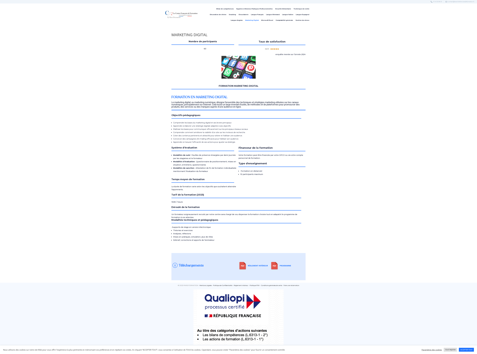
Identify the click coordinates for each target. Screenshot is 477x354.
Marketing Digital (252, 20)
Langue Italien (287, 14)
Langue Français (257, 14)
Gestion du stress (302, 20)
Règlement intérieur (241, 285)
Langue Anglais (237, 20)
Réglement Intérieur (258, 265)
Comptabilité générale (284, 20)
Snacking (232, 14)
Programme (285, 265)
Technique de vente (301, 9)
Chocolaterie (243, 14)
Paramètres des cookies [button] (432, 350)
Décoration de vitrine (218, 14)
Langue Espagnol (302, 14)
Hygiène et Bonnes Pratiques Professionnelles (254, 9)
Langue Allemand (273, 14)
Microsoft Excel (267, 20)
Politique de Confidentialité (222, 285)
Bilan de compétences (225, 9)
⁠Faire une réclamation (291, 285)
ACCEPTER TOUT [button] (466, 350)
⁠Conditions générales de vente (271, 285)
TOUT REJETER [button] (450, 350)
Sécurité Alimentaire (283, 9)
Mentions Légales (205, 285)
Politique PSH (254, 285)
